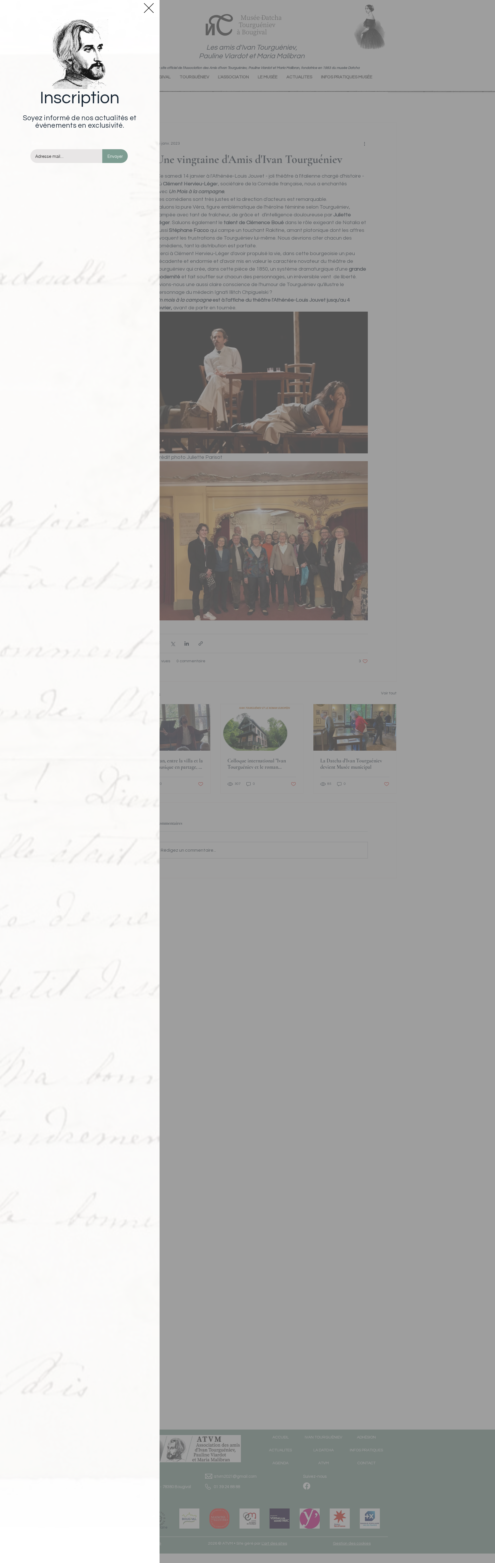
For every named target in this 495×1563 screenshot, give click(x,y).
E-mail (37, 143)
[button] (149, 8)
